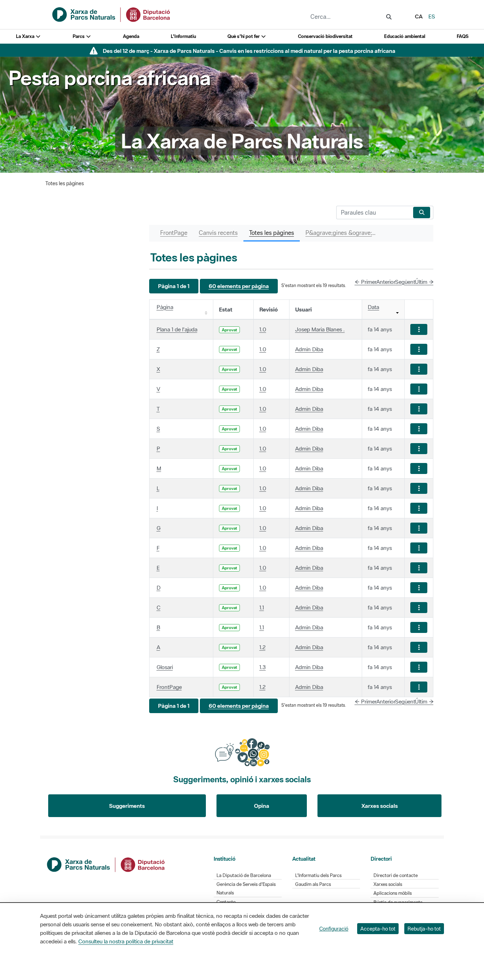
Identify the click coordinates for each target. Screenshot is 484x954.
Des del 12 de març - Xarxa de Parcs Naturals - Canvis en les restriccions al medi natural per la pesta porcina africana (249, 50)
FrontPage (169, 686)
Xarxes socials (379, 805)
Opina (261, 805)
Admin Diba (309, 349)
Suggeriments (127, 805)
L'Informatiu (183, 36)
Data (373, 306)
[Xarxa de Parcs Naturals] (112, 13)
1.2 (262, 647)
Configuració (333, 928)
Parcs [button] (79, 36)
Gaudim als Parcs (313, 884)
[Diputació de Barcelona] (106, 863)
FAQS (462, 36)
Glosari (165, 667)
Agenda (131, 36)
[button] (173, 286)
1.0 (262, 329)
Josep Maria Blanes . (320, 329)
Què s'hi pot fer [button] (244, 36)
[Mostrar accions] (418, 329)
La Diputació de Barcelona (243, 875)
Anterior (385, 281)
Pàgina (165, 306)
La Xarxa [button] (25, 36)
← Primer (366, 281)
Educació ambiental (404, 36)
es (431, 16)
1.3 (262, 667)
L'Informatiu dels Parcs (318, 875)
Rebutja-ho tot (424, 928)
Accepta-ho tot (377, 928)
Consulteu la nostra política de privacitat (125, 941)
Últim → (424, 281)
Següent (405, 281)
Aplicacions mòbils (392, 893)
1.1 (261, 607)
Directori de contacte (395, 875)
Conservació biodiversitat (325, 36)
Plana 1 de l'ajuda (177, 329)
